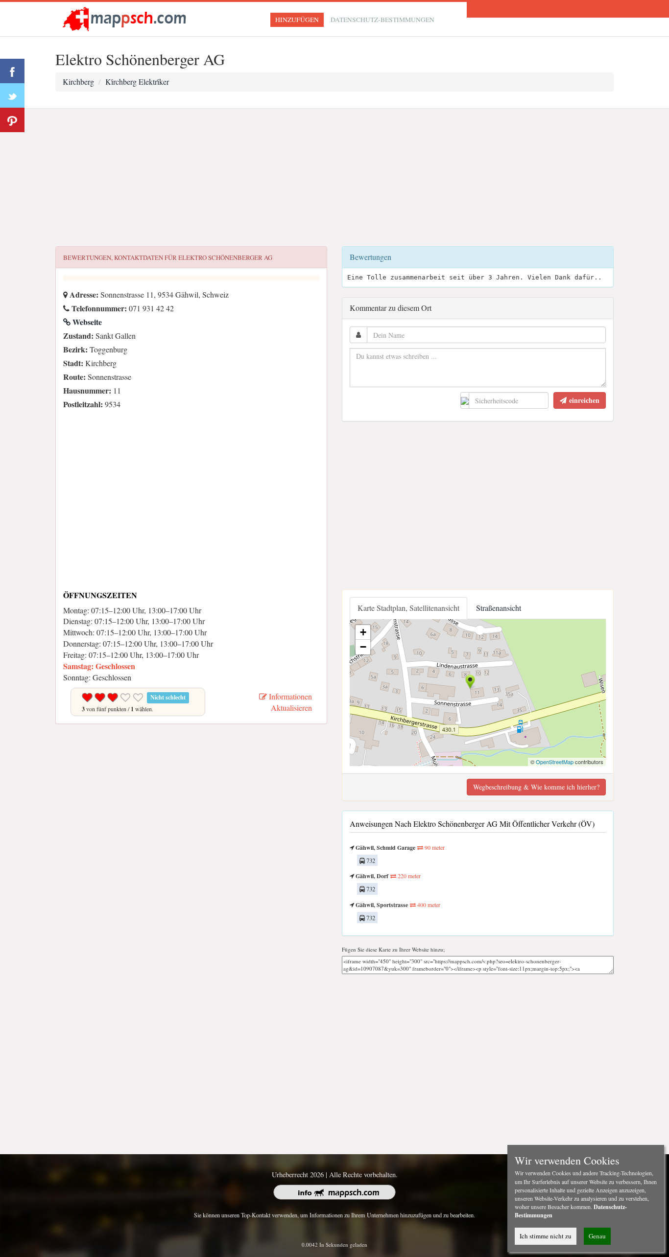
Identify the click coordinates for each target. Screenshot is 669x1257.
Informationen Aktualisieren (289, 702)
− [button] (363, 647)
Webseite (86, 321)
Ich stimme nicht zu (546, 1236)
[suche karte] (126, 18)
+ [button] (363, 632)
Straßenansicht (498, 608)
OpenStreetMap (554, 762)
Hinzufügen (297, 19)
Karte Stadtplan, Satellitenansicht (408, 608)
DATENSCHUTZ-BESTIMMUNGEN (382, 19)
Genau (597, 1236)
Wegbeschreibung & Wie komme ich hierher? (536, 786)
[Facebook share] (12, 71)
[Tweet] (12, 95)
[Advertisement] (334, 177)
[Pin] (12, 120)
